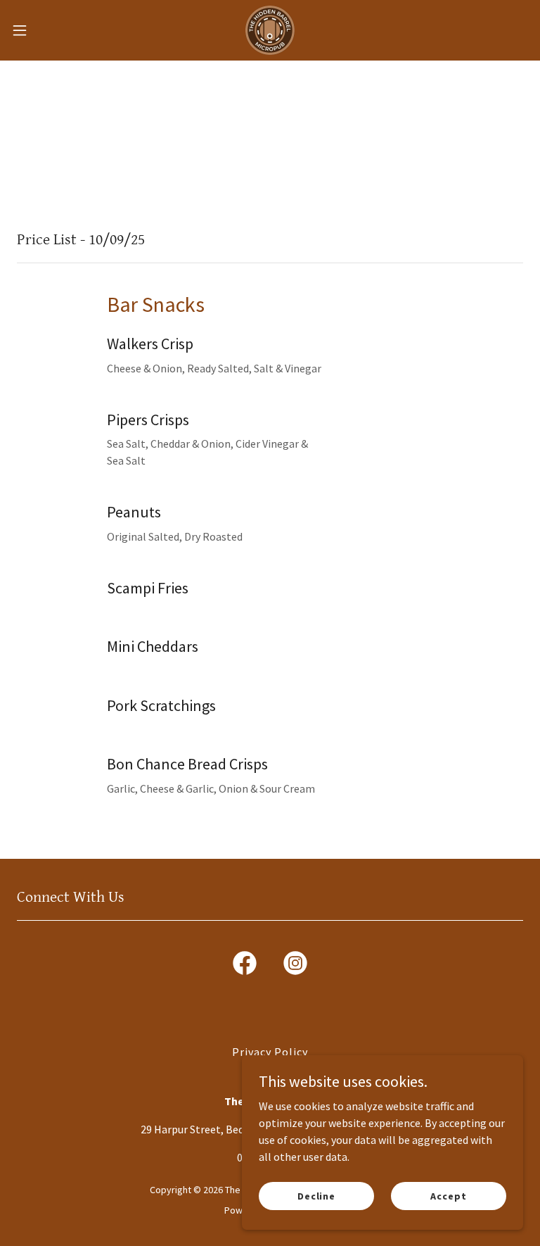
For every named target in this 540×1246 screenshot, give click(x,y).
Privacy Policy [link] (270, 1052)
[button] (45, 30)
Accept (448, 1195)
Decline (316, 1195)
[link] (270, 30)
